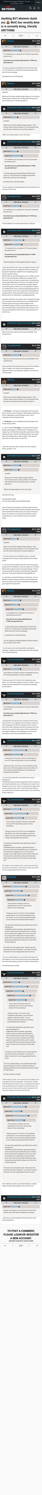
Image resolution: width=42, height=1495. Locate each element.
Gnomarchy (14, 1206)
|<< (5, 35)
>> (20, 50)
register (32, 1234)
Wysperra (14, 117)
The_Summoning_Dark (18, 750)
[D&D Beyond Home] (8, 8)
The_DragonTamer (16, 240)
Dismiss (38, 2)
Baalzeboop (14, 982)
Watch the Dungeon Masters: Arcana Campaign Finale (17, 2)
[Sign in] (34, 8)
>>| (37, 35)
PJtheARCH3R (15, 50)
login (17, 1234)
